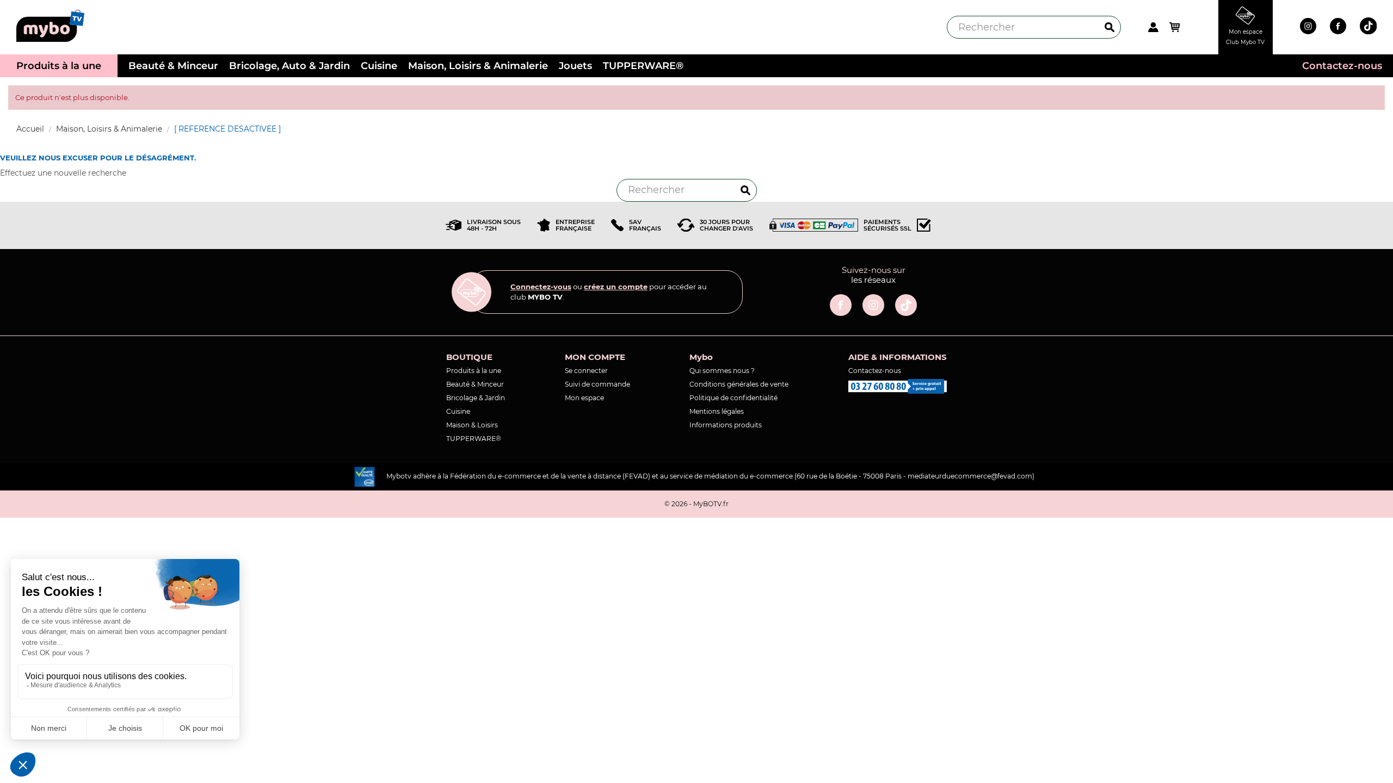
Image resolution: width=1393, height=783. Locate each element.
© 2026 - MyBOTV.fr (696, 504)
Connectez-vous (540, 286)
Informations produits (725, 425)
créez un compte (616, 286)
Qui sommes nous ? (722, 370)
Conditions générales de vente (738, 384)
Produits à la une (473, 370)
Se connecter (586, 370)
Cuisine (458, 411)
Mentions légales (716, 411)
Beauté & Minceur (475, 384)
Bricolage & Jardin (475, 398)
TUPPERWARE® (473, 438)
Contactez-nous (874, 370)
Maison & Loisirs (472, 425)
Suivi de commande (597, 384)
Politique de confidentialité (733, 398)
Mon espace (584, 398)
